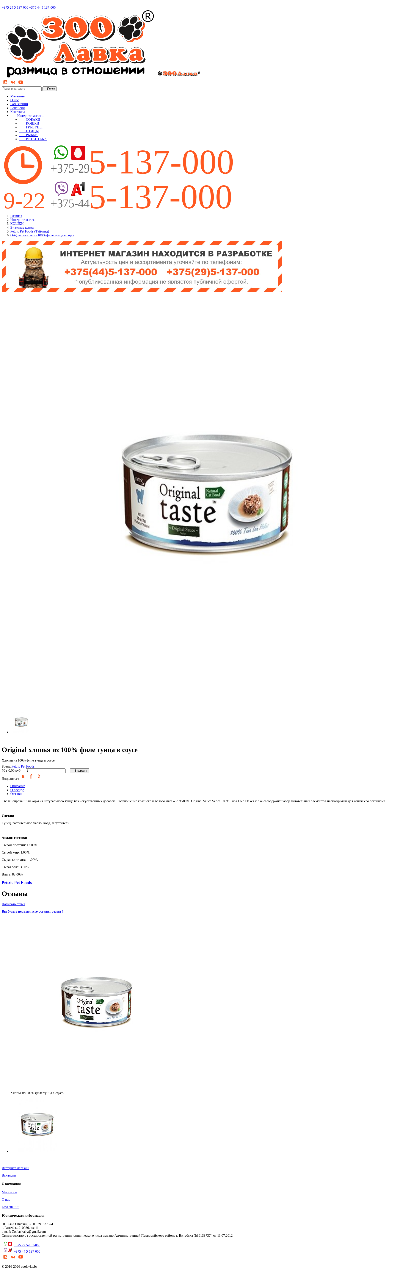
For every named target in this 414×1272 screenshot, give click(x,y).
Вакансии (17, 108)
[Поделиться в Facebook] (31, 778)
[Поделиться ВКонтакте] (23, 778)
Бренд (6, 766)
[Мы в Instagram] (5, 84)
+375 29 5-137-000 (15, 7)
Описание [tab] (17, 786)
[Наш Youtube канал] (20, 84)
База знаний (19, 104)
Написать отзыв (13, 904)
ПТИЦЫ (29, 131)
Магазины (17, 96)
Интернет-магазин (27, 115)
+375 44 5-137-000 (42, 7)
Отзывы (16, 794)
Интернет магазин (15, 1168)
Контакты (17, 112)
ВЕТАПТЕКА (33, 139)
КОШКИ (29, 123)
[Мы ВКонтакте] (12, 84)
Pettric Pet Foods (22, 766)
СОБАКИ (29, 119)
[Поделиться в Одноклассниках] (38, 778)
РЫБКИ (28, 135)
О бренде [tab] (17, 790)
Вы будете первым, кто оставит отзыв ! (32, 911)
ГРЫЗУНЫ (30, 127)
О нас (14, 100)
